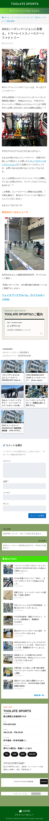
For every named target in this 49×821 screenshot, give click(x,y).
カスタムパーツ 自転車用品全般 (17, 355)
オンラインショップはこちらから (24, 11)
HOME (26, 811)
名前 (5, 481)
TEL (6, 754)
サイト (6, 504)
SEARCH (44, 781)
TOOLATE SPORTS (25, 4)
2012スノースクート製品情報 (15, 352)
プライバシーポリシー (24, 815)
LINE (14, 754)
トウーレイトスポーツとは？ (14, 763)
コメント (7, 461)
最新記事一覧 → (40, 695)
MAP (23, 754)
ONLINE (32, 754)
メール (6, 493)
